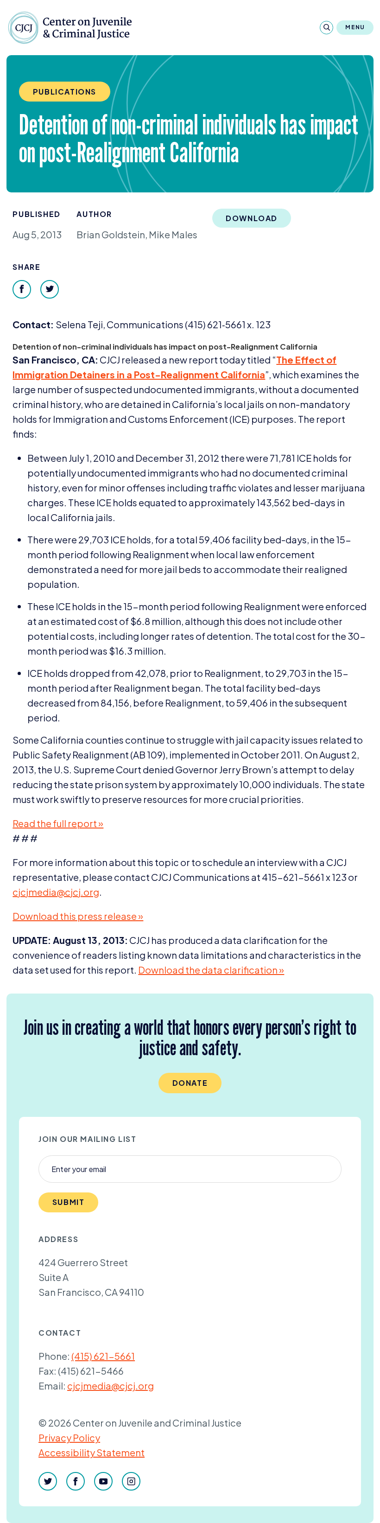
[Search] (326, 27)
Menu (355, 27)
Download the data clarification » (211, 969)
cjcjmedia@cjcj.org (110, 1385)
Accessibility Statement (91, 1452)
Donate (190, 1083)
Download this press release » (78, 916)
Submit (68, 1202)
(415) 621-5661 (103, 1356)
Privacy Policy (69, 1437)
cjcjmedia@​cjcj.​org (56, 892)
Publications (64, 91)
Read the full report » (58, 823)
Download (252, 218)
